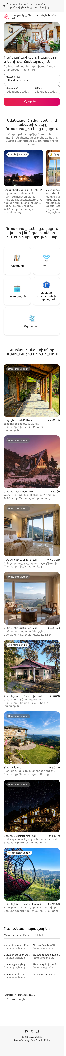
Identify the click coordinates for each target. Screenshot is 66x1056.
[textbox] (17, 92)
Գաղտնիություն (23, 1040)
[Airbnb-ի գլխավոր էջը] (6, 17)
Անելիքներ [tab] (40, 935)
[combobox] (31, 80)
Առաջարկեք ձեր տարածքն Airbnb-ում (34, 17)
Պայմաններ (43, 1040)
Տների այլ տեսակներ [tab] (16, 935)
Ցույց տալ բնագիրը (38, 7)
